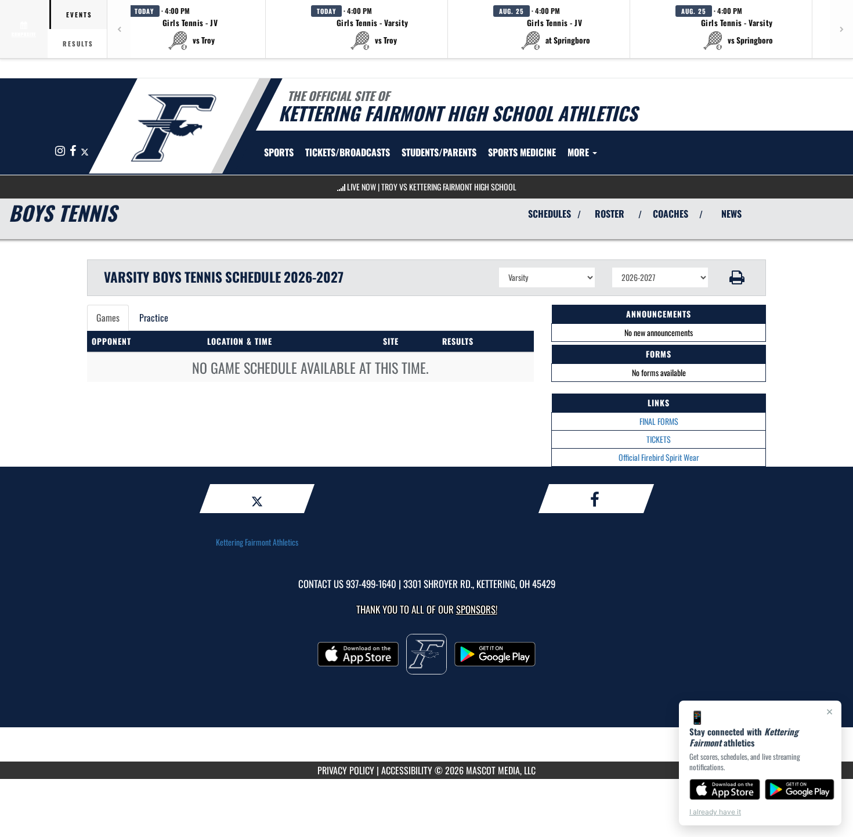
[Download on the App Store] (724, 789)
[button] (190, 29)
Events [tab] (79, 14)
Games (108, 317)
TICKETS (658, 439)
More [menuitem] (579, 152)
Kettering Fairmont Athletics (257, 542)
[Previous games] (119, 29)
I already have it (715, 811)
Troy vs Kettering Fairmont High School (448, 187)
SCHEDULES (549, 213)
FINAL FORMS (658, 421)
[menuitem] (347, 152)
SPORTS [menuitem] (279, 152)
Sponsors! (476, 609)
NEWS (731, 213)
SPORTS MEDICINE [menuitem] (522, 152)
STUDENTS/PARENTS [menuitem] (439, 152)
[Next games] (841, 29)
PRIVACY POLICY (345, 770)
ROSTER (609, 213)
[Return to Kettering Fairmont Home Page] (173, 128)
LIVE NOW (361, 187)
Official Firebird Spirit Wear (659, 457)
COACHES (670, 213)
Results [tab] (78, 43)
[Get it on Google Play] (800, 789)
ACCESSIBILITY (406, 770)
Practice (153, 317)
